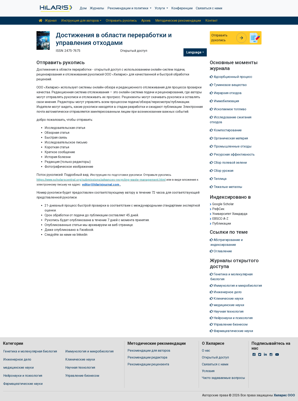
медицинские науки (18, 367)
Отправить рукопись (121, 20)
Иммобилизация (226, 101)
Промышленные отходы (232, 146)
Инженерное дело (17, 359)
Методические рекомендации (178, 20)
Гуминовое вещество (230, 85)
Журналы (97, 8)
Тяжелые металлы (227, 187)
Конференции (182, 8)
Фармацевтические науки (23, 384)
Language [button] (194, 52)
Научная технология (80, 367)
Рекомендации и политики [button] (128, 8)
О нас (206, 350)
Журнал (50, 20)
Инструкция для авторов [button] (80, 20)
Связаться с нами (209, 8)
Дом (83, 8)
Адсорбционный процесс (232, 77)
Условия (208, 371)
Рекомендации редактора (147, 357)
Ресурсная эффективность (234, 154)
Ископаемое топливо (229, 109)
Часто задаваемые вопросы (223, 378)
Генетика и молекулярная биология (30, 351)
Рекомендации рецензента (148, 364)
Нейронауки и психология (22, 376)
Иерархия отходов (227, 93)
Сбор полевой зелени (230, 162)
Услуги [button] (160, 8)
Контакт (211, 20)
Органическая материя (230, 138)
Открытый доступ (215, 357)
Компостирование (227, 130)
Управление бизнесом (82, 376)
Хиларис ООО (284, 395)
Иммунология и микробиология (89, 351)
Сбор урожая (223, 171)
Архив (146, 20)
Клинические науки (80, 359)
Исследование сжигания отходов (230, 119)
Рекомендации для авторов (149, 350)
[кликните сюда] (55, 8)
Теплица (219, 179)
